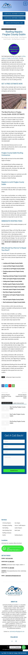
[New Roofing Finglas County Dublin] (5, 408)
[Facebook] (2, 385)
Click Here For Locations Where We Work (11, 543)
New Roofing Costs (7, 530)
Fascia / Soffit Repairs (20, 525)
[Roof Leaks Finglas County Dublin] (5, 416)
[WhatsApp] (13, 385)
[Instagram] (16, 641)
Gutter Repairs (18, 528)
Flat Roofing (5, 528)
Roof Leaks (17, 530)
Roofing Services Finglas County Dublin (13, 26)
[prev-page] (2, 429)
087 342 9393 (9, 558)
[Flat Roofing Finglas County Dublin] (5, 423)
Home (2, 26)
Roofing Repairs (19, 535)
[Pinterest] (9, 385)
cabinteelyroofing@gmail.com (13, 575)
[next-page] (5, 429)
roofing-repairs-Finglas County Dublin (13, 377)
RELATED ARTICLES (7, 403)
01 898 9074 (11, 561)
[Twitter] (6, 385)
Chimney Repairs (6, 523)
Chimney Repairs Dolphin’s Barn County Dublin (21, 396)
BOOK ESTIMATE (18, 114)
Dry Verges (17, 523)
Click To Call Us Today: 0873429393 (14, 653)
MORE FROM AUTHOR (18, 403)
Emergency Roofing (7, 525)
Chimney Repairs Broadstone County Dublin (6, 396)
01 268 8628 (11, 567)
